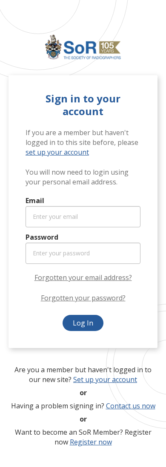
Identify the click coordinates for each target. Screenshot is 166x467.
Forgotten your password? (83, 297)
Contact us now (130, 405)
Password (42, 237)
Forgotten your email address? (83, 277)
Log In (83, 323)
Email (35, 200)
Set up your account (105, 379)
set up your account (57, 152)
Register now (91, 442)
